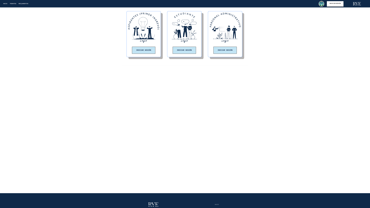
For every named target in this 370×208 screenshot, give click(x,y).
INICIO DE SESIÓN (335, 3)
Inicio (5, 3)
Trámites (13, 3)
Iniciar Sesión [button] (143, 50)
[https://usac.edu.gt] (321, 4)
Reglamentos (23, 3)
